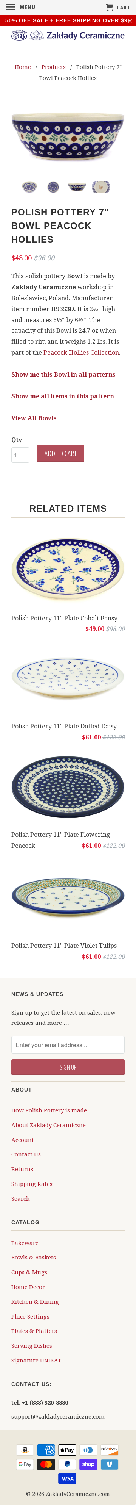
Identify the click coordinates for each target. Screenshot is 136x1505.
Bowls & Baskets (33, 1257)
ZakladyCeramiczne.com (78, 1494)
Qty (16, 439)
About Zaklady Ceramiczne (48, 1125)
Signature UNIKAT (36, 1360)
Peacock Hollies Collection (81, 352)
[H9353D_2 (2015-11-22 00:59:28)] (68, 137)
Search (20, 1198)
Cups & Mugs (29, 1272)
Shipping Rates (32, 1184)
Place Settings (30, 1316)
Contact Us (26, 1154)
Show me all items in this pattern (62, 396)
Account (22, 1140)
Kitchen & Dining (35, 1301)
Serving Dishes (31, 1345)
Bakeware (25, 1243)
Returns (22, 1169)
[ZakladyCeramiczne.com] (68, 36)
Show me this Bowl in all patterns (63, 374)
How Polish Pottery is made (49, 1110)
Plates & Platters (34, 1331)
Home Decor (28, 1287)
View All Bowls (34, 418)
